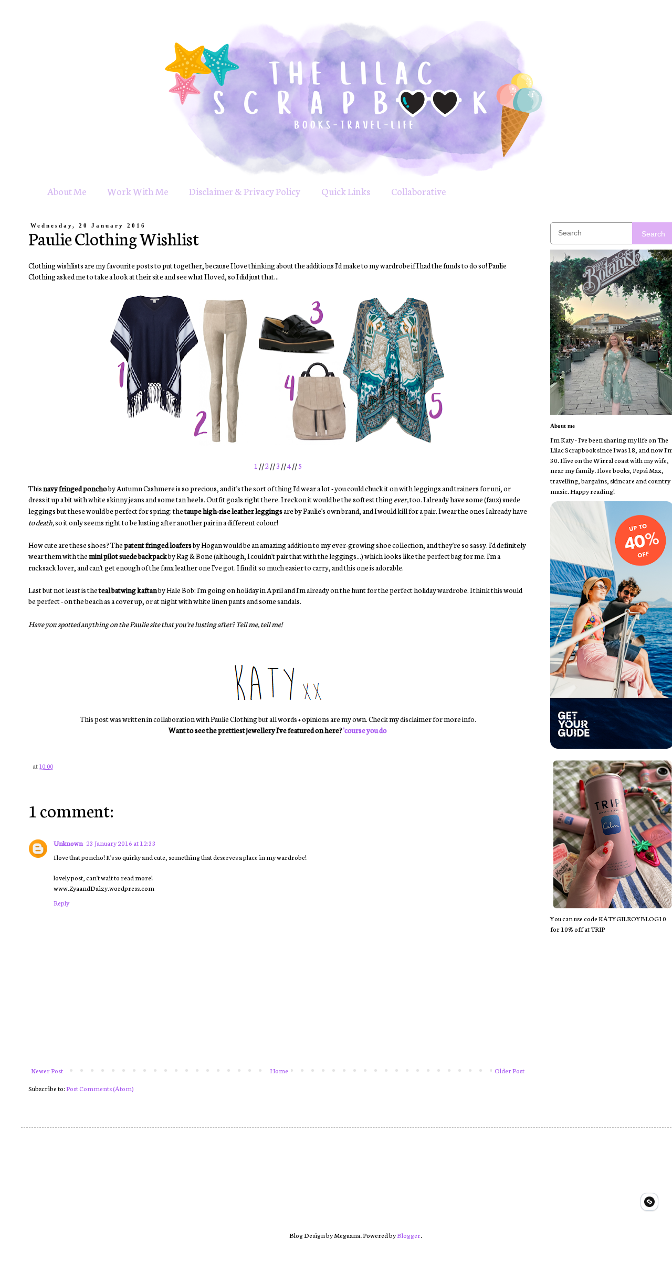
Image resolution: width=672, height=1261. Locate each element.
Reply (61, 902)
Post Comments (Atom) (100, 1088)
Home (279, 1070)
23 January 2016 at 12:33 (121, 842)
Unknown (68, 842)
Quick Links (345, 191)
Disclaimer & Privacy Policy (244, 191)
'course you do (365, 730)
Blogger (409, 1235)
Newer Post (47, 1070)
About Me (66, 191)
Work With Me (137, 191)
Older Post (509, 1070)
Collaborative (418, 191)
